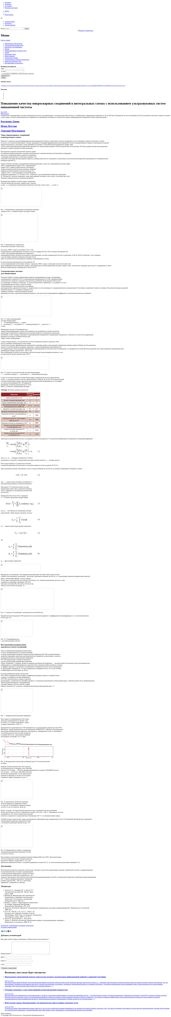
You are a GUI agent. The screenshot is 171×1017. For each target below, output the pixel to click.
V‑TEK (2, 85)
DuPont (79, 85)
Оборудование (10, 56)
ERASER (60, 85)
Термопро (16, 85)
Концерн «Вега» (87, 85)
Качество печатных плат (13, 61)
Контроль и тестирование (13, 47)
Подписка (8, 23)
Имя (2, 69)
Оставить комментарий (9, 927)
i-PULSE (9, 85)
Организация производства (14, 45)
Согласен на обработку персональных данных (18, 73)
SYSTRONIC (65, 85)
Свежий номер (10, 21)
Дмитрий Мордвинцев (13, 130)
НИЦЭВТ (108, 85)
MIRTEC (51, 85)
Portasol (12, 85)
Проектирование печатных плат (16, 51)
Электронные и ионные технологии (17, 59)
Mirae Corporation (35, 85)
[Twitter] (4, 931)
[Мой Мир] (8, 931)
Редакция (8, 4)
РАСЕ (42, 85)
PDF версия (5, 114)
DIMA (82, 85)
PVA (40, 85)
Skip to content (5, 40)
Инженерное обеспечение (13, 43)
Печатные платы (10, 54)
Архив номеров (10, 25)
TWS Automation (23, 85)
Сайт (2, 964)
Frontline (29, 85)
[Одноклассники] (6, 931)
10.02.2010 (4, 925)
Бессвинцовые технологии (14, 63)
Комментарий (6, 953)
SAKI (105, 85)
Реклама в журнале (11, 8)
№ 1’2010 (4, 112)
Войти (7, 11)
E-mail (3, 71)
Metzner (5, 85)
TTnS (103, 85)
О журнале (8, 6)
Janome (57, 85)
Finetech (76, 85)
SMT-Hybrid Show (121, 85)
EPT (92, 85)
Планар (72, 85)
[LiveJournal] (11, 931)
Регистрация (9, 15)
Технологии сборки (11, 58)
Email (3, 961)
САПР (7, 52)
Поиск (3, 28)
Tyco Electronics (46, 85)
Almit (116, 85)
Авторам (8, 2)
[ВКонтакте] (2, 931)
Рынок (7, 49)
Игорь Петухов (9, 126)
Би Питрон (113, 85)
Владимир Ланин (10, 121)
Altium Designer (97, 85)
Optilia (69, 85)
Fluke (54, 85)
